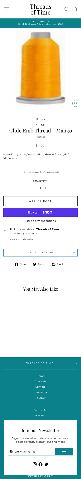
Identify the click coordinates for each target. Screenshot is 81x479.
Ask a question (40, 252)
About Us (40, 381)
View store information (22, 239)
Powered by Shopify (40, 475)
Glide (40, 125)
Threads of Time (40, 9)
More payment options (40, 220)
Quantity (40, 181)
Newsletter (40, 392)
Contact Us (40, 410)
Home (40, 119)
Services (40, 386)
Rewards (40, 415)
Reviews (40, 397)
